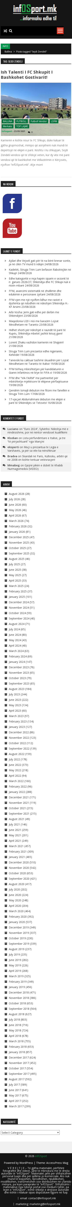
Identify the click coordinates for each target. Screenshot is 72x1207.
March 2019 (16, 976)
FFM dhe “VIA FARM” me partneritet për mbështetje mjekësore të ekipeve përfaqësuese (38, 379)
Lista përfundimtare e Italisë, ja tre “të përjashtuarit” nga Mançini (36, 439)
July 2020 (14, 889)
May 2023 (15, 705)
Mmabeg (13, 465)
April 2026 (15, 515)
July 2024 (14, 629)
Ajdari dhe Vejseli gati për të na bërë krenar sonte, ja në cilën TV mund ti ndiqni (40, 262)
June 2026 (15, 504)
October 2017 (17, 1068)
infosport (7, 131)
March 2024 (16, 651)
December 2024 (19, 602)
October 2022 (17, 743)
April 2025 (15, 580)
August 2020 (16, 884)
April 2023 (15, 710)
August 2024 (16, 624)
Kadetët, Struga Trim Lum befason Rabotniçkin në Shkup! (40, 271)
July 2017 (14, 1084)
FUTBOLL (21, 121)
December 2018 (19, 992)
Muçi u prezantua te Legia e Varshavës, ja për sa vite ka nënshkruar (32, 448)
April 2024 (15, 645)
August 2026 (16, 494)
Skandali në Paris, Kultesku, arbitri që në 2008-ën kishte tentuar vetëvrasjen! (37, 458)
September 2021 (19, 813)
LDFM (54, 121)
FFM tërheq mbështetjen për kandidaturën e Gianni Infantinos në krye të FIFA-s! (36, 370)
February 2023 (18, 721)
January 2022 (17, 792)
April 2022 (15, 775)
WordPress (26, 1163)
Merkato (7, 126)
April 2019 (15, 971)
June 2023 (15, 700)
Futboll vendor (39, 121)
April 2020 (15, 906)
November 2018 (19, 998)
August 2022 (16, 754)
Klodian (12, 438)
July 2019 (14, 954)
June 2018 (15, 1025)
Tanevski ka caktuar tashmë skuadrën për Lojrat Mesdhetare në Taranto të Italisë (39, 361)
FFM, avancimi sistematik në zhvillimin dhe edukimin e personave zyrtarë (35, 292)
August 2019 (16, 949)
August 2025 (16, 559)
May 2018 (15, 1030)
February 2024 (18, 656)
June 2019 (15, 960)
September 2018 (19, 1009)
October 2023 (17, 678)
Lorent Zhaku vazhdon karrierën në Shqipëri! (36, 342)
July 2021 (14, 824)
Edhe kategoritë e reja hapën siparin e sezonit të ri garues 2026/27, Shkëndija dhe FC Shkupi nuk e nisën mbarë (39, 282)
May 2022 (15, 770)
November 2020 (19, 868)
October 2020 (17, 873)
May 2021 (15, 835)
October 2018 (17, 1003)
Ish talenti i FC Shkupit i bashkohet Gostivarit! (27, 74)
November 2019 (19, 933)
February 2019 (18, 981)
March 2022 (16, 781)
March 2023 (16, 716)
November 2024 (19, 607)
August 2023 (16, 689)
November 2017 (19, 1063)
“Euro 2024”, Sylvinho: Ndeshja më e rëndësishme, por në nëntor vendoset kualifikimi (37, 430)
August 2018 (16, 1014)
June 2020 (15, 895)
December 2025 (19, 537)
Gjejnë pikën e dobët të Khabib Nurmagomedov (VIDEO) (35, 467)
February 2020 (18, 916)
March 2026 (16, 521)
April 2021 (15, 840)
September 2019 (19, 943)
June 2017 (15, 1090)
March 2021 (16, 846)
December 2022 (19, 732)
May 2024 (15, 640)
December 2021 (19, 797)
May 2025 (15, 575)
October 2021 (17, 808)
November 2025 (19, 542)
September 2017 (19, 1074)
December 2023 (19, 667)
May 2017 (15, 1095)
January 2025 (17, 597)
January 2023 (17, 727)
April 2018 (15, 1036)
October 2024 (17, 613)
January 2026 (17, 532)
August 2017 (16, 1079)
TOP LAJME (22, 126)
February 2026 (18, 526)
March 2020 (16, 911)
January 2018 (17, 1052)
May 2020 (15, 900)
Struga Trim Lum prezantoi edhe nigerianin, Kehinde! (36, 353)
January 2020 (17, 922)
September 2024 (19, 618)
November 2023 (19, 672)
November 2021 (19, 803)
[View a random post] (5, 31)
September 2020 (19, 878)
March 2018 (16, 1041)
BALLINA (7, 121)
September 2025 (19, 553)
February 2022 (18, 786)
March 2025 (16, 586)
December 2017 (19, 1057)
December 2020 (19, 862)
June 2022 (15, 765)
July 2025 (14, 564)
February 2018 (18, 1046)
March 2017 (16, 1106)
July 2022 (14, 759)
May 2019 (15, 965)
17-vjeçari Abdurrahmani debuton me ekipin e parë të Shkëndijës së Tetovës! (37, 401)
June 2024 (15, 635)
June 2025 (15, 569)
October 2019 (17, 938)
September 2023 (19, 683)
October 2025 (17, 548)
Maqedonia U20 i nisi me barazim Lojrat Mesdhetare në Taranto (34, 322)
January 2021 (17, 857)
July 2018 (14, 1019)
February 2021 (18, 851)
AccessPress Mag (57, 1163)
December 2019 (19, 927)
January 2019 (17, 987)
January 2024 (17, 662)
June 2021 (15, 830)
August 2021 (16, 819)
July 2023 (14, 694)
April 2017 (15, 1101)
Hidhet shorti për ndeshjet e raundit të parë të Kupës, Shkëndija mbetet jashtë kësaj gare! (37, 331)
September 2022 (19, 748)
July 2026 (14, 499)
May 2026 (15, 510)
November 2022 (19, 737)
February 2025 (18, 591)
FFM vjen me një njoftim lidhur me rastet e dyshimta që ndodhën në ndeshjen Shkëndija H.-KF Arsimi (39, 303)
